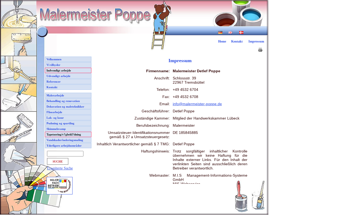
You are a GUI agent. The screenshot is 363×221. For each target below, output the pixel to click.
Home (222, 41)
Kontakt (237, 41)
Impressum (256, 41)
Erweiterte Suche (60, 168)
